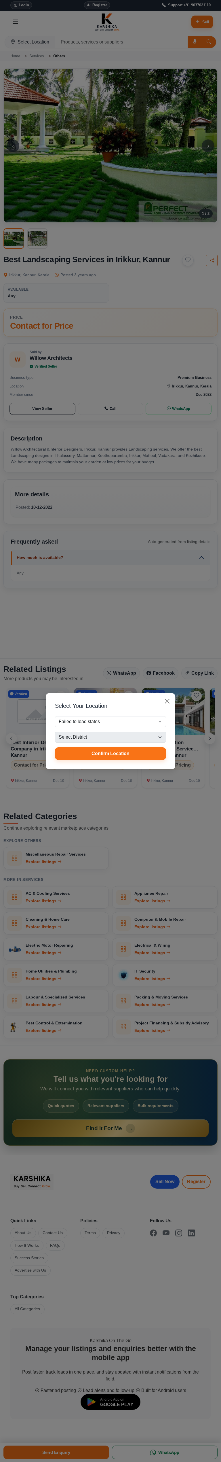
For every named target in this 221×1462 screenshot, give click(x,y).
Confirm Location (110, 753)
